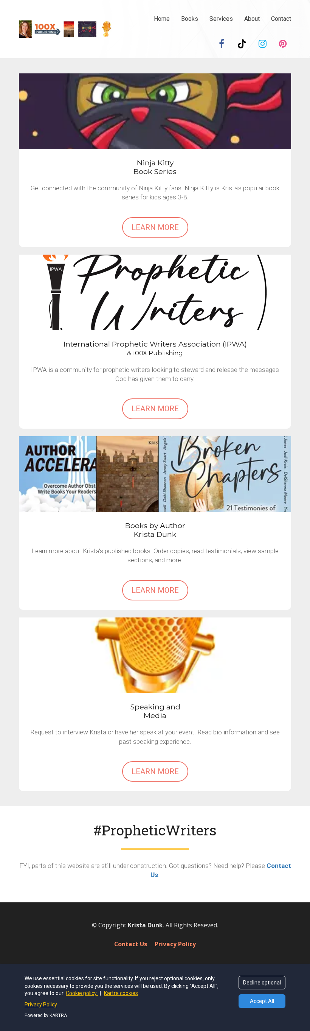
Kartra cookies (121, 993)
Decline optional (262, 983)
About (252, 18)
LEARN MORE (155, 227)
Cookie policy (82, 993)
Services (221, 18)
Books (189, 18)
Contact (281, 18)
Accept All (262, 1001)
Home (162, 18)
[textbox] (155, 829)
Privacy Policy (175, 944)
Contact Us (130, 944)
